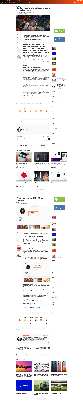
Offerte (53, 116)
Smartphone (53, 123)
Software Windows (54, 128)
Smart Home (53, 121)
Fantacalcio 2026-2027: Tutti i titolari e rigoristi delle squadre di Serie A (61, 57)
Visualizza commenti (43, 145)
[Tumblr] (23, 13)
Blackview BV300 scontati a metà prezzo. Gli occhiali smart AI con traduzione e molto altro (19, 57)
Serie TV (37, 103)
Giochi (53, 108)
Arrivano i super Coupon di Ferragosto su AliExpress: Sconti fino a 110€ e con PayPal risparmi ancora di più (61, 69)
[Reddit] (24, 13)
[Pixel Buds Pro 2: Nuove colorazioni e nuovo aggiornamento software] (24, 157)
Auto (52, 98)
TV (52, 138)
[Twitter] (77, 0)
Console (53, 101)
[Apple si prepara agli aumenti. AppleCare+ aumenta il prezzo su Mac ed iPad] (24, 176)
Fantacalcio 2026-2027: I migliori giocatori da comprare (61, 52)
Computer (53, 99)
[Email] (26, 13)
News (29, 103)
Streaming (18, 6)
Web (52, 140)
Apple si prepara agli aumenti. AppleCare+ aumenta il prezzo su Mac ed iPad (24, 184)
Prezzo (33, 103)
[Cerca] (81, 2)
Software (53, 126)
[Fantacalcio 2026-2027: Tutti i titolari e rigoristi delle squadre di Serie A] (54, 58)
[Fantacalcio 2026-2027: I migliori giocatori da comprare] (54, 53)
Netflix (25, 103)
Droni (52, 103)
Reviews (53, 118)
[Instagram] (79, 0)
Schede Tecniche (54, 289)
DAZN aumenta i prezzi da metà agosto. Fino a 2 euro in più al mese (41, 184)
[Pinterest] (78, 0)
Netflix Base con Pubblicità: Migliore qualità (33, 39)
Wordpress (53, 143)
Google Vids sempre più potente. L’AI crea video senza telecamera (58, 183)
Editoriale (53, 104)
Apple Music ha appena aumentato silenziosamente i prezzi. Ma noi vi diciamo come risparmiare (58, 165)
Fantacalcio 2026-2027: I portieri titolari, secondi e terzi (61, 62)
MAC (52, 111)
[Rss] (81, 0)
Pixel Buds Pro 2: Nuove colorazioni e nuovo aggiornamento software (22, 165)
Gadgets (53, 106)
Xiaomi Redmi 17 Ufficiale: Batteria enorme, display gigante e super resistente (61, 47)
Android (53, 262)
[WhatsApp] (22, 13)
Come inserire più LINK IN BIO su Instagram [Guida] (34, 236)
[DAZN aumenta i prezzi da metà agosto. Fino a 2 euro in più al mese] (41, 176)
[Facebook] (76, 0)
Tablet (53, 133)
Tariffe (53, 135)
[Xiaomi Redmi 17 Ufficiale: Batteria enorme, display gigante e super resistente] (54, 48)
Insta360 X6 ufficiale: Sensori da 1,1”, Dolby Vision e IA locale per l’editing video (41, 165)
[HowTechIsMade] (8, 2)
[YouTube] (80, 0)
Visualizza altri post (45, 335)
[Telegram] (25, 13)
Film (21, 103)
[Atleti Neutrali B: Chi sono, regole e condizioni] (54, 75)
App (52, 94)
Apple (53, 96)
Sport (52, 299)
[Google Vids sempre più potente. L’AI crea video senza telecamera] (59, 176)
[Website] (48, 133)
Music (53, 113)
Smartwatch (53, 294)
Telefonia (53, 136)
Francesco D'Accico (22, 12)
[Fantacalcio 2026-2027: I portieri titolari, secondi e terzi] (54, 63)
